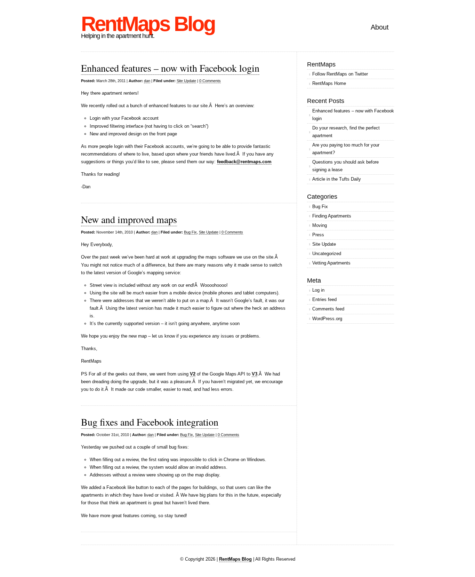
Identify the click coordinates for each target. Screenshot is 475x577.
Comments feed (328, 308)
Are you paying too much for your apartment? (345, 148)
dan (147, 81)
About (380, 27)
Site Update (186, 81)
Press (318, 234)
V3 (254, 374)
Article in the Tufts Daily (336, 179)
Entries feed (324, 299)
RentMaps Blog (148, 23)
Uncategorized (326, 253)
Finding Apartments (331, 216)
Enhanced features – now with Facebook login (170, 67)
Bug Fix (190, 232)
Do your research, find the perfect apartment (346, 131)
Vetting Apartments (331, 263)
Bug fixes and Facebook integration (149, 421)
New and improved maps (129, 219)
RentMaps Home (329, 83)
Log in (318, 290)
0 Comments (210, 81)
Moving (319, 225)
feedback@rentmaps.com (244, 161)
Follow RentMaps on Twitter (340, 74)
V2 (192, 374)
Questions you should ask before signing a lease (345, 165)
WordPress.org (327, 318)
